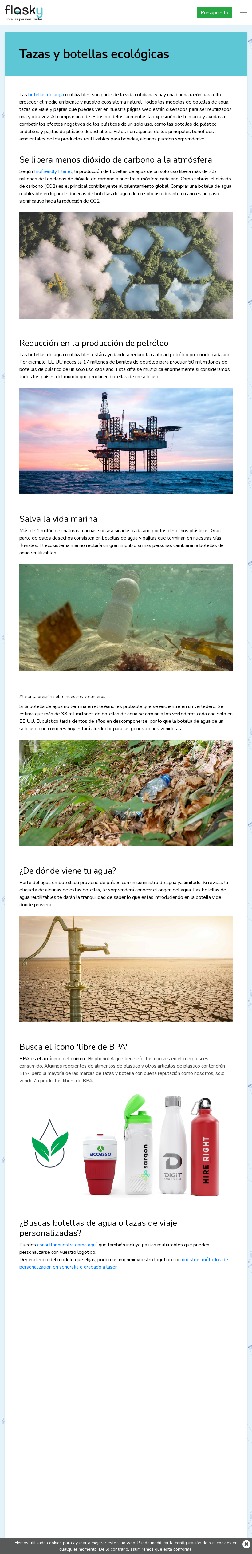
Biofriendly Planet (53, 171)
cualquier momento (78, 1549)
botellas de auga (46, 94)
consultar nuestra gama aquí (66, 1244)
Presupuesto (214, 12)
